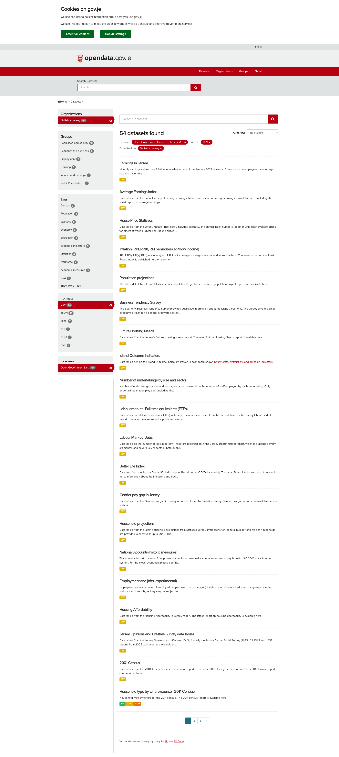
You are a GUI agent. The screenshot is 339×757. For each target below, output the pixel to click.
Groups (243, 71)
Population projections (136, 278)
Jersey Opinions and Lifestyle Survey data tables (156, 634)
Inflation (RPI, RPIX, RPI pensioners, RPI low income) (159, 249)
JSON (137, 703)
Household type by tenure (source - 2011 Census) (157, 691)
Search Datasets (87, 81)
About (258, 71)
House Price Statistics (135, 220)
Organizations (224, 71)
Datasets (204, 71)
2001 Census (129, 663)
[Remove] (185, 142)
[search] (273, 119)
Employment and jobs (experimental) (148, 581)
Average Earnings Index (138, 192)
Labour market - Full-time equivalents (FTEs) (153, 409)
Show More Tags (71, 285)
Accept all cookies (77, 34)
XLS (122, 703)
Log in (258, 46)
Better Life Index (131, 466)
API (166, 741)
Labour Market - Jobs (135, 437)
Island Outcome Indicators (139, 355)
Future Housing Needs (136, 331)
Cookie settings (115, 34)
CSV (123, 179)
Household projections (136, 523)
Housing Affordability (135, 609)
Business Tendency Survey (140, 302)
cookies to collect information (89, 17)
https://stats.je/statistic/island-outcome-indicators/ (243, 362)
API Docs (178, 741)
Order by (238, 132)
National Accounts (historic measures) (148, 552)
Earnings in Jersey (133, 163)
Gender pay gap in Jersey (139, 495)
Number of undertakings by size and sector (152, 380)
